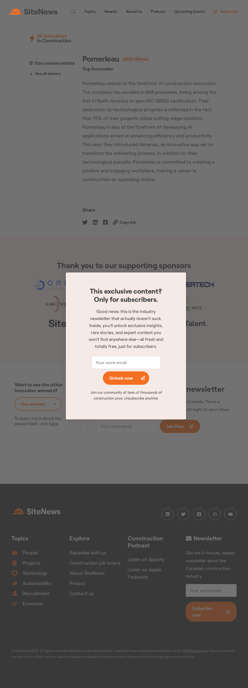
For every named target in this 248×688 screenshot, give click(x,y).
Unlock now (121, 378)
